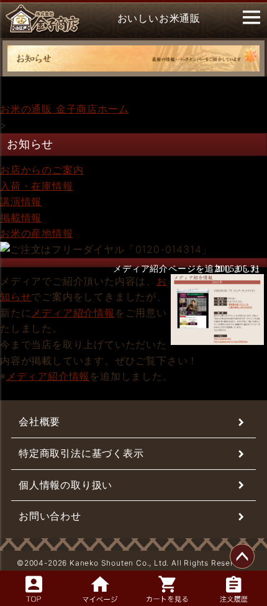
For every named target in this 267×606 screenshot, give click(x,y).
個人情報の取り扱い (65, 485)
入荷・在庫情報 (36, 186)
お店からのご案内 (41, 169)
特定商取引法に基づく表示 (81, 453)
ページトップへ (242, 556)
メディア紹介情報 (72, 312)
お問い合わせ (50, 516)
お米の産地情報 (36, 233)
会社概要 (39, 421)
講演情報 (21, 201)
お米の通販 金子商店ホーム (64, 109)
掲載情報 (21, 217)
